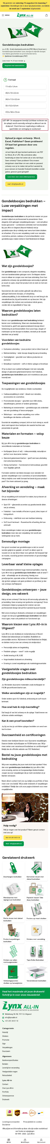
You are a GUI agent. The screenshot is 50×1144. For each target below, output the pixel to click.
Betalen (5, 1064)
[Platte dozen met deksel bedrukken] (13, 909)
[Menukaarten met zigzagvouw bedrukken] (13, 889)
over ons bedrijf (12, 784)
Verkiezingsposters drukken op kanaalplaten (12, 982)
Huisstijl (5, 1032)
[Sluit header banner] (47, 6)
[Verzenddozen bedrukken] (37, 972)
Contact (5, 1084)
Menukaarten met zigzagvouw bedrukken (12, 899)
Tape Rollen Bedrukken (35, 960)
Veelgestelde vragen (9, 1072)
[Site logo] (25, 15)
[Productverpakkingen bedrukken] (13, 930)
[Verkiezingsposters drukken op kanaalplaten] (13, 972)
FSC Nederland (33, 749)
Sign (4, 1044)
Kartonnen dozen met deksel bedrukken (35, 878)
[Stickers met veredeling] (37, 930)
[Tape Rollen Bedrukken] (37, 951)
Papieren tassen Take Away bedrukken (35, 899)
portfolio (39, 781)
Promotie (5, 1040)
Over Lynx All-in (7, 1088)
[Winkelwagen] (46, 15)
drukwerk (35, 787)
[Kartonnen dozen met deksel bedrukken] (37, 868)
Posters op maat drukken (36, 918)
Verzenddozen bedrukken (36, 981)
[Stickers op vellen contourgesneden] (13, 951)
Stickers (5, 1036)
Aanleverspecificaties (10, 1060)
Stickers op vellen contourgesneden (10, 961)
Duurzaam (6, 1051)
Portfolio (5, 1092)
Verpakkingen (7, 1047)
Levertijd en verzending (10, 1068)
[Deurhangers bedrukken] (13, 868)
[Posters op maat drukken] (37, 909)
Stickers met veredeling (36, 939)
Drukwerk (5, 1099)
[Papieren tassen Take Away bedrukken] (37, 889)
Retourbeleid (7, 1075)
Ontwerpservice (8, 1096)
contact (14, 781)
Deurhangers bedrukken (12, 877)
